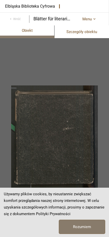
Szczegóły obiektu (81, 31)
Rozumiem (82, 227)
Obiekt (27, 30)
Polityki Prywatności (53, 214)
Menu (87, 19)
